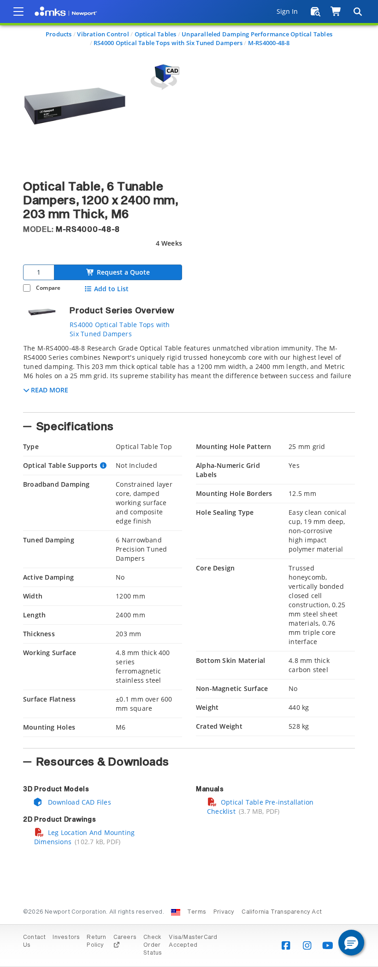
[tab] (189, 375)
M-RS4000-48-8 (269, 43)
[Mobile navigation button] (18, 11)
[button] (351, 942)
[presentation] (189, 483)
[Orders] (315, 11)
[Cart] (336, 11)
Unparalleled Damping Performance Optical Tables (257, 34)
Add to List (111, 289)
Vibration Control (103, 34)
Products (59, 34)
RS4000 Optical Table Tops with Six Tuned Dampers (168, 43)
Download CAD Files (78, 802)
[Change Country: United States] (175, 912)
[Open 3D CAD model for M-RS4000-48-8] (163, 77)
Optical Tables (156, 34)
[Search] (357, 11)
